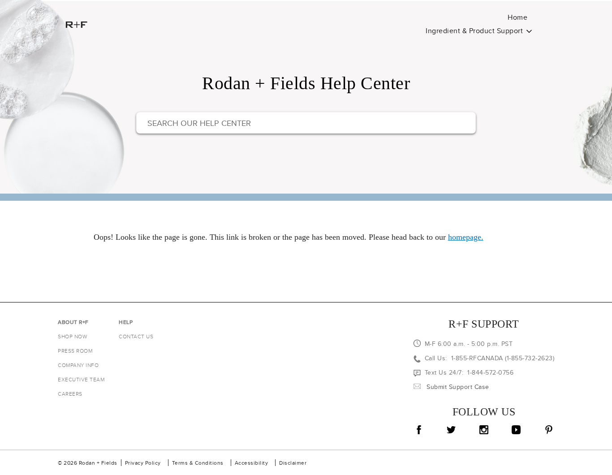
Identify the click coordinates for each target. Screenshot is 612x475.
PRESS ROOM (75, 350)
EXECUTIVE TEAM (81, 379)
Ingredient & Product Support (474, 31)
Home (517, 17)
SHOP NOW (72, 336)
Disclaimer (292, 462)
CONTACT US (136, 336)
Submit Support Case (458, 386)
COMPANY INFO (78, 365)
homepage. (465, 237)
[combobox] (306, 122)
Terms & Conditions (198, 462)
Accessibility (251, 462)
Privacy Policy (143, 462)
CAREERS (70, 393)
